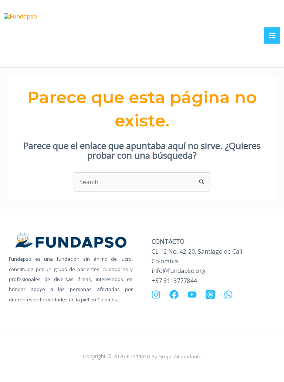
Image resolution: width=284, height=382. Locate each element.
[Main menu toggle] (272, 35)
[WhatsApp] (228, 294)
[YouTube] (192, 294)
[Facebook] (174, 294)
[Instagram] (155, 294)
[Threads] (210, 294)
